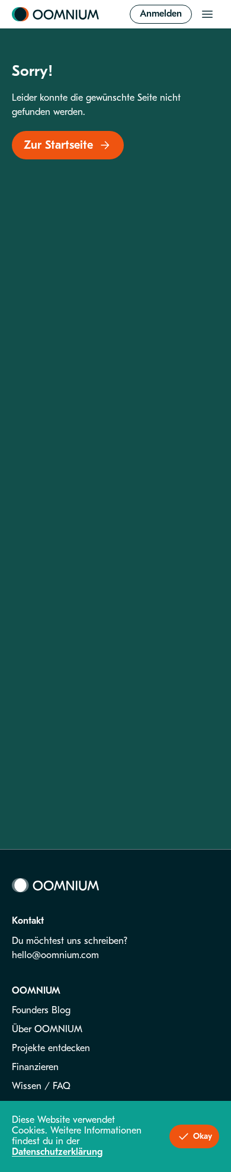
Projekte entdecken (51, 1048)
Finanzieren (35, 1067)
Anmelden (161, 13)
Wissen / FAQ (41, 1086)
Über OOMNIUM (47, 1029)
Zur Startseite (58, 145)
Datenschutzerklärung (57, 1152)
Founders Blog (41, 1010)
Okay (202, 1136)
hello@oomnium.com (55, 955)
